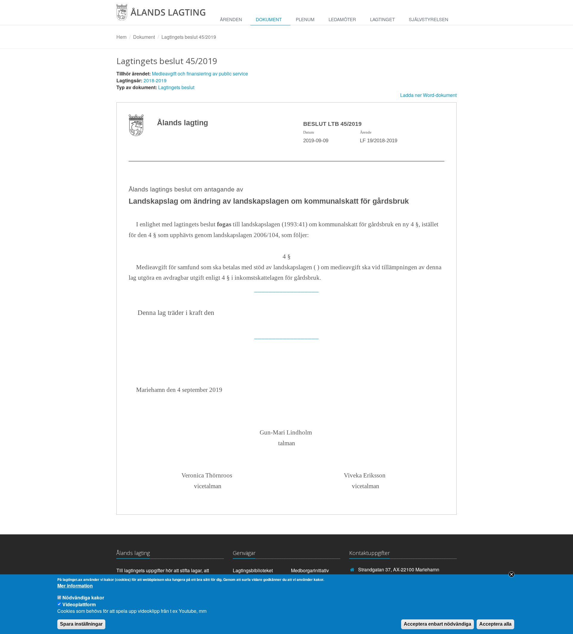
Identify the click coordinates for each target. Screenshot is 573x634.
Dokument (269, 19)
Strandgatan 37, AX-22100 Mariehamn (398, 569)
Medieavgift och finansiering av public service (200, 73)
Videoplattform (79, 604)
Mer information (75, 586)
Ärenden (231, 19)
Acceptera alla (495, 624)
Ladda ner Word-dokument (428, 95)
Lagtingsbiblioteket (253, 570)
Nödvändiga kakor (83, 597)
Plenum (305, 19)
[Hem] (165, 14)
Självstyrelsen (428, 19)
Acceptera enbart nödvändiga (437, 624)
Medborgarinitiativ (310, 570)
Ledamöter (342, 19)
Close (511, 574)
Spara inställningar (81, 624)
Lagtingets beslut (176, 87)
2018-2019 (155, 80)
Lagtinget (382, 19)
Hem (121, 36)
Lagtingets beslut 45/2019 (188, 36)
